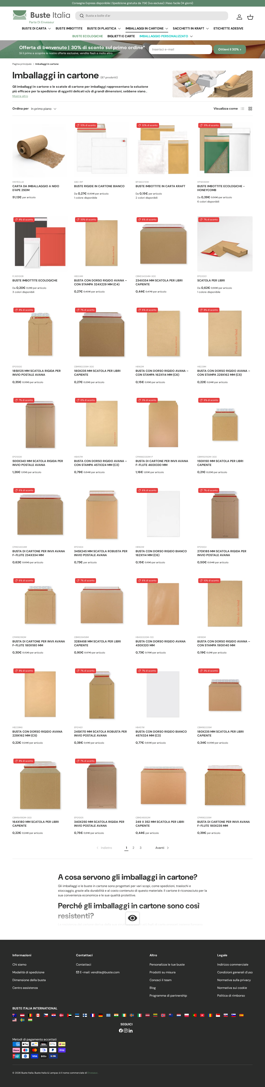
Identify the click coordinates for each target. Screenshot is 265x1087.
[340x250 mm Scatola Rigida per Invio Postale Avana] (102, 785)
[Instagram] (126, 1031)
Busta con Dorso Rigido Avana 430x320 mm (161, 643)
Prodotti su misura (163, 972)
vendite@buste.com (105, 972)
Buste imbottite (69, 28)
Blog (153, 988)
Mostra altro (20, 96)
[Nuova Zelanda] (171, 1015)
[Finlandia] (85, 1015)
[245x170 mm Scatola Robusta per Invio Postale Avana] (102, 695)
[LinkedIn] (130, 1031)
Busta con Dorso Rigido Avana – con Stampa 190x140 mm (223, 643)
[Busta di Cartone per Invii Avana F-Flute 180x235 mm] (225, 785)
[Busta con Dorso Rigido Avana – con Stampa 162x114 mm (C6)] (163, 334)
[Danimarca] (61, 1015)
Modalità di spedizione (28, 972)
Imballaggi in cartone (145, 28)
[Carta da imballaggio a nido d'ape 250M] (40, 149)
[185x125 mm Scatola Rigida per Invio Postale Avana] (40, 334)
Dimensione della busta (29, 980)
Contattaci (83, 964)
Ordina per (20, 108)
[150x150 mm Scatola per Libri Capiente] (225, 424)
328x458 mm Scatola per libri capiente (97, 643)
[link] (104, 848)
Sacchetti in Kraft (188, 28)
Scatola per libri (211, 280)
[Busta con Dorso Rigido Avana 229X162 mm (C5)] (40, 695)
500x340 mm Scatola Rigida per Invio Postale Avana (37, 463)
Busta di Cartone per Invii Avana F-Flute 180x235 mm (223, 824)
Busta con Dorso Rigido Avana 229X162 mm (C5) (37, 733)
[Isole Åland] (132, 1015)
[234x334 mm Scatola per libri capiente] (163, 244)
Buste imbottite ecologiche (34, 280)
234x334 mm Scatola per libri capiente (159, 282)
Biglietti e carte (121, 36)
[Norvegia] (163, 1015)
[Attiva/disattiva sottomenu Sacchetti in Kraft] (207, 28)
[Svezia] (22, 1020)
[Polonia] (186, 1015)
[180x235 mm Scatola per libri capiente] (102, 334)
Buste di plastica (101, 28)
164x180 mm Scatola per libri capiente (35, 824)
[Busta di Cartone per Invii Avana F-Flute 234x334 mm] (40, 515)
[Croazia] (54, 1015)
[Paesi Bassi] (179, 1015)
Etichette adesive (228, 28)
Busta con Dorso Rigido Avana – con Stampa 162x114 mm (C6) (162, 373)
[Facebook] (121, 1031)
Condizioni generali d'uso (235, 972)
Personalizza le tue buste (167, 964)
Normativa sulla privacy (234, 980)
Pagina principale (22, 64)
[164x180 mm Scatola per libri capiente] (40, 785)
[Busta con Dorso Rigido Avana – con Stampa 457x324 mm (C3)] (102, 424)
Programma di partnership (168, 996)
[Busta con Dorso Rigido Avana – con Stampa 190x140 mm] (225, 605)
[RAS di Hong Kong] (202, 1015)
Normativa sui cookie (232, 988)
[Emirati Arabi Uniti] (69, 1015)
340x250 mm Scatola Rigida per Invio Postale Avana (99, 824)
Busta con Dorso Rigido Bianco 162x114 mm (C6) (161, 553)
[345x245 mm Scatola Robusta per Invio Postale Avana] (102, 515)
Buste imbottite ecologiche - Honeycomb (221, 188)
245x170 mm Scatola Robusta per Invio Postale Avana (100, 733)
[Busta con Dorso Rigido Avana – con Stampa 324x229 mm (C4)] (102, 244)
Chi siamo (19, 964)
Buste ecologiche (87, 36)
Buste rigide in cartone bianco (99, 186)
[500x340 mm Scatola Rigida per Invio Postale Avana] (40, 424)
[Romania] (210, 1015)
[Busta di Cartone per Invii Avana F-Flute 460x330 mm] (163, 424)
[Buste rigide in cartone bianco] (102, 149)
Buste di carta (34, 28)
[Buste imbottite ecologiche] (40, 244)
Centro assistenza (25, 988)
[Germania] (101, 1015)
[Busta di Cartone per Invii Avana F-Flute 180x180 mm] (40, 605)
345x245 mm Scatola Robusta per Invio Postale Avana (100, 553)
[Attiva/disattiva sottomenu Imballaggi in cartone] (166, 28)
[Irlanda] (124, 1015)
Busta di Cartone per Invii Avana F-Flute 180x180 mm (38, 643)
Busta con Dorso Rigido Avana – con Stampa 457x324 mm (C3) (100, 463)
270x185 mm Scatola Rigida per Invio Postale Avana (221, 553)
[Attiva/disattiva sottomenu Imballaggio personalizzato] (191, 36)
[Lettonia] (147, 1015)
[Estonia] (77, 1015)
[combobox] (151, 15)
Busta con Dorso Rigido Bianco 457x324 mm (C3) (161, 733)
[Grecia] (108, 1015)
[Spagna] (241, 1015)
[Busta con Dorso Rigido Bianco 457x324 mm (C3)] (163, 695)
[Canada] (38, 1015)
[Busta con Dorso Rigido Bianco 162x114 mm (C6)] (163, 515)
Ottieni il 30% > (229, 49)
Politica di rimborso (231, 996)
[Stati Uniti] (14, 1020)
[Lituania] (155, 1015)
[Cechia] (46, 1015)
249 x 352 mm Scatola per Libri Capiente (160, 824)
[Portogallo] (194, 1015)
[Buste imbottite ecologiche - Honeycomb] (225, 149)
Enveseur (92, 1072)
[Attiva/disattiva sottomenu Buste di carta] (49, 28)
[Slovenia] (233, 1015)
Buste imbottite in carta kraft (160, 186)
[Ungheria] (30, 1020)
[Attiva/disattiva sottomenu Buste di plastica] (119, 28)
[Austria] (22, 1015)
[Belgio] (30, 1015)
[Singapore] (218, 1015)
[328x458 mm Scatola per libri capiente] (102, 605)
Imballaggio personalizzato (163, 36)
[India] (116, 1015)
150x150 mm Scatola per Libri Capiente (220, 463)
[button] (250, 17)
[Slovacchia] (226, 1015)
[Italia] (140, 1015)
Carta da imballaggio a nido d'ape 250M (35, 188)
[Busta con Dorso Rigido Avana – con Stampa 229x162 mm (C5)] (225, 334)
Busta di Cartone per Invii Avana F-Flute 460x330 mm (162, 463)
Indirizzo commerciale (232, 964)
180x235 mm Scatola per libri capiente (97, 373)
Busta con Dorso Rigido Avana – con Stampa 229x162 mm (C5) (223, 373)
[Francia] (93, 1015)
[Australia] (14, 1015)
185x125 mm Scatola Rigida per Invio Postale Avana (36, 373)
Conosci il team (160, 980)
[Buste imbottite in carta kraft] (163, 149)
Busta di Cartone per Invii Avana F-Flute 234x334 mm (38, 553)
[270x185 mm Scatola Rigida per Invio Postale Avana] (225, 515)
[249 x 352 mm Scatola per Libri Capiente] (163, 785)
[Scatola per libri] (225, 244)
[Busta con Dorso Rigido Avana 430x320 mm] (163, 605)
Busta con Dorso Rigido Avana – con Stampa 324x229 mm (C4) (100, 282)
